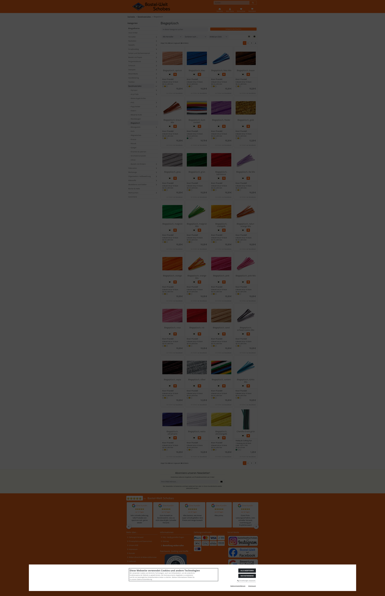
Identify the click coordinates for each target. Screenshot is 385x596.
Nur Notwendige (247, 576)
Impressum (252, 586)
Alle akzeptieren (247, 570)
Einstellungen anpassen (247, 580)
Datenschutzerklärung (237, 586)
